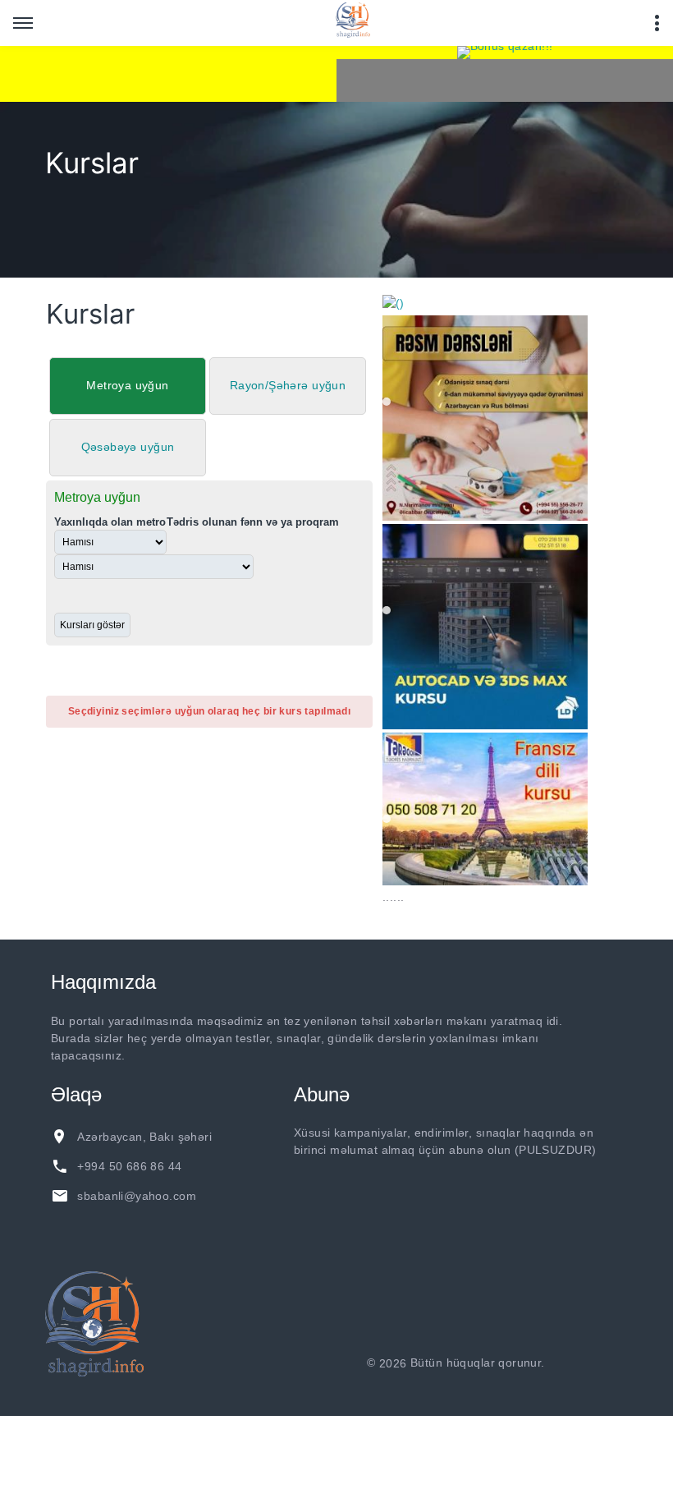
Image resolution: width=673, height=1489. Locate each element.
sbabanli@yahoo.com (136, 1195)
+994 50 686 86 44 (129, 1166)
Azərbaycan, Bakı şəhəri (144, 1136)
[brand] (94, 1323)
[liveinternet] (592, 1363)
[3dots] (656, 23)
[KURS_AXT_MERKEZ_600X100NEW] (168, 74)
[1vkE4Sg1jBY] (504, 52)
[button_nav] (23, 23)
